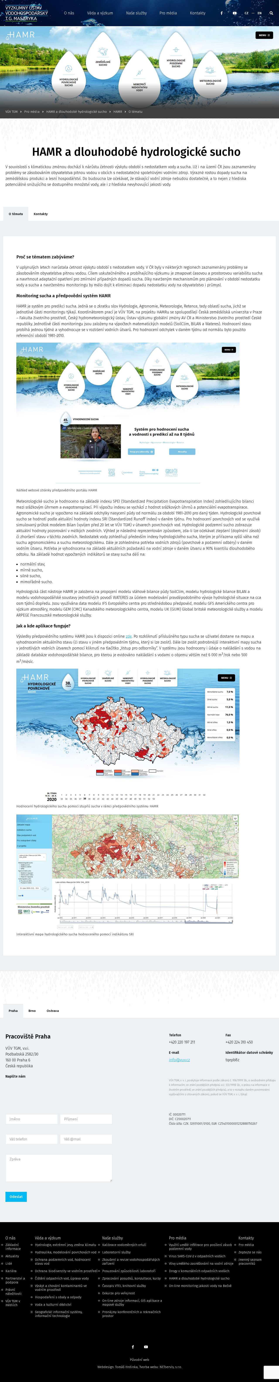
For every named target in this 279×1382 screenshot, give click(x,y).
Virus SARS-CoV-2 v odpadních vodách (197, 1256)
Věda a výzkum (100, 13)
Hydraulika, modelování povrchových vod (66, 1252)
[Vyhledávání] (271, 13)
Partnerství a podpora (15, 1280)
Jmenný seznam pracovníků (250, 1262)
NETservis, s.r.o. (171, 1367)
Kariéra (11, 1271)
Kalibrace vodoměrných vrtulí (124, 1245)
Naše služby (136, 13)
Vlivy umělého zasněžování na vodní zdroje (201, 1264)
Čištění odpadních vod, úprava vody (62, 1278)
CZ (246, 13)
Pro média (168, 13)
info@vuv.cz (179, 1059)
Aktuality (12, 1256)
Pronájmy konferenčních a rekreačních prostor (131, 1314)
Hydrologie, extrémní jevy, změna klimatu (65, 1245)
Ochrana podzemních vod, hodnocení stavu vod (63, 1262)
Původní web (139, 1360)
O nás (69, 13)
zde (129, 636)
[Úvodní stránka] (29, 13)
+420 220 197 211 (182, 1042)
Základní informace (13, 1247)
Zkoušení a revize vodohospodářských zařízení (131, 1262)
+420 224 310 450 (239, 1042)
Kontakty (197, 13)
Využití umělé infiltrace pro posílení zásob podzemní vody (200, 1247)
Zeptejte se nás (250, 1252)
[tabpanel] (139, 1120)
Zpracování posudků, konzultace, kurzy (131, 1278)
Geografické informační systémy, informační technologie (58, 1314)
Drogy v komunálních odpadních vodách (199, 1271)
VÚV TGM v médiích (12, 1303)
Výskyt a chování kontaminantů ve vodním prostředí (61, 1288)
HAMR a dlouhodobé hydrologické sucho (199, 1278)
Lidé (8, 1264)
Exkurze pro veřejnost (118, 1293)
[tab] (13, 1011)
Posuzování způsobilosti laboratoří (129, 1271)
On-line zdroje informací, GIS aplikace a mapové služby (132, 1303)
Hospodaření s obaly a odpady (58, 1297)
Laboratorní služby (116, 1252)
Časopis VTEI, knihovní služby (124, 1286)
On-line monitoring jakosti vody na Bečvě (200, 1286)
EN (260, 13)
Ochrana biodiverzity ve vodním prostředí (66, 1271)
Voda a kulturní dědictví (53, 1305)
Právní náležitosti (13, 1292)
